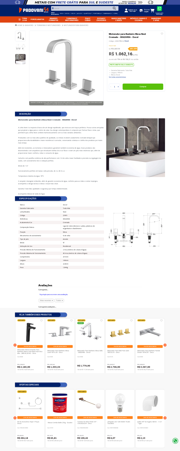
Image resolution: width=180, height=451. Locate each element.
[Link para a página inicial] (18, 25)
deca (61, 13)
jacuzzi (79, 13)
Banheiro (29, 25)
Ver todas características (117, 77)
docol (67, 13)
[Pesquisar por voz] (53, 9)
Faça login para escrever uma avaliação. (54, 294)
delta (73, 13)
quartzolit (88, 13)
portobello (97, 13)
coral (115, 13)
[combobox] (84, 9)
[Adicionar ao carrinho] (143, 87)
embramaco (107, 13)
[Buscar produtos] (115, 8)
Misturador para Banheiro (76, 25)
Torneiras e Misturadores (49, 25)
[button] (15, 345)
